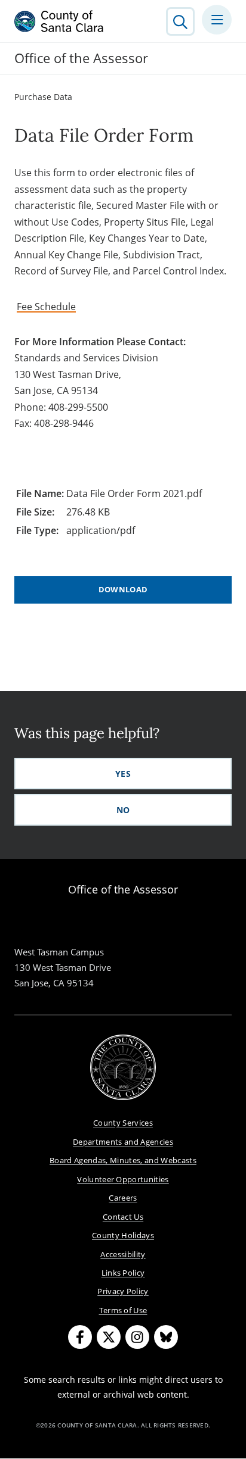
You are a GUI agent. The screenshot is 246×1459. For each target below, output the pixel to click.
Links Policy (123, 1272)
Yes (123, 773)
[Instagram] (137, 1337)
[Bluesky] (166, 1337)
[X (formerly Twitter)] (109, 1337)
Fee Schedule (46, 306)
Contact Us (123, 1216)
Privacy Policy (123, 1291)
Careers (123, 1197)
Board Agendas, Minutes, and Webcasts (123, 1160)
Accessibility (122, 1254)
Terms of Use (123, 1310)
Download (123, 589)
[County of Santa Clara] (59, 21)
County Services (123, 1122)
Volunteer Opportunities (123, 1179)
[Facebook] (80, 1337)
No (123, 810)
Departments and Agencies (123, 1141)
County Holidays (123, 1235)
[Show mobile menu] (217, 20)
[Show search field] (180, 21)
